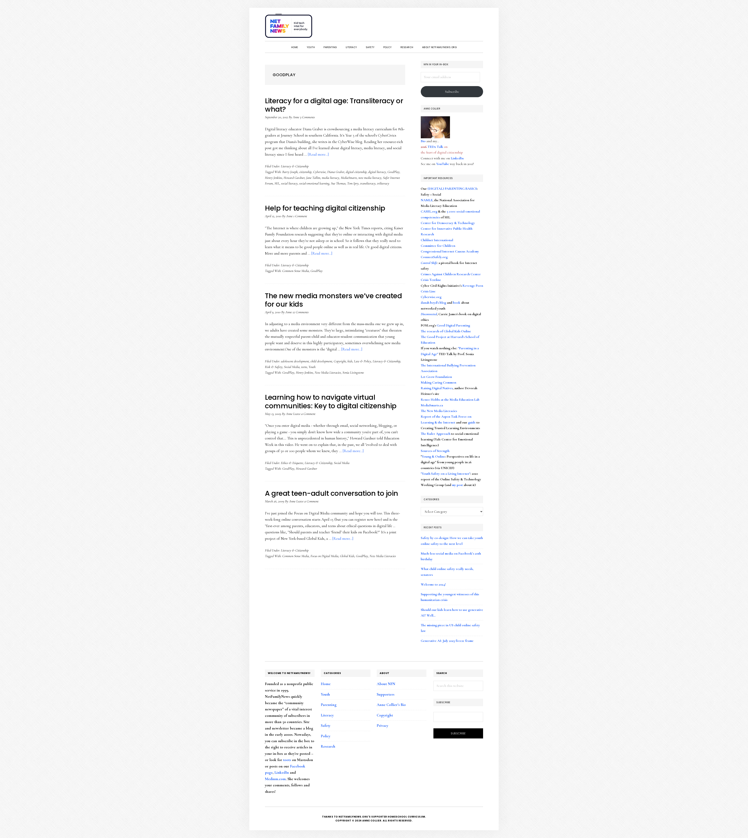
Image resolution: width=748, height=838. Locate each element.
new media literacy (369, 178)
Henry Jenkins (273, 178)
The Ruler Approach (435, 433)
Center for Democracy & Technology (448, 223)
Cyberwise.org (431, 297)
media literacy (330, 178)
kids (350, 361)
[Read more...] (318, 154)
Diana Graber (335, 172)
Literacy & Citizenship (295, 166)
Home (326, 684)
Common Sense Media (295, 271)
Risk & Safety (273, 367)
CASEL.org (429, 211)
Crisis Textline (431, 280)
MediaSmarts (349, 178)
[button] (479, 23)
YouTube (442, 164)
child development (321, 361)
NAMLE (427, 200)
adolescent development (295, 361)
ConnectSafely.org (434, 257)
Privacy (382, 725)
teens (304, 367)
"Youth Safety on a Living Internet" (445, 473)
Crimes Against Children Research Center (451, 274)
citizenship (305, 172)
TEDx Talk (435, 147)
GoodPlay (393, 172)
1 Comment (300, 216)
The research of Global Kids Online (446, 331)
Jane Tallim (313, 178)
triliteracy (383, 183)
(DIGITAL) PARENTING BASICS (452, 188)
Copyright (340, 361)
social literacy (289, 183)
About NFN (386, 684)
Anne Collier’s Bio (391, 704)
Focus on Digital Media (324, 556)
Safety (325, 725)
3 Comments (307, 117)
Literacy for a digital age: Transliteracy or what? (334, 105)
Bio (423, 141)
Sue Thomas (338, 183)
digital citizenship (356, 172)
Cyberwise (319, 172)
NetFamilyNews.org (289, 27)
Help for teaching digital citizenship (325, 208)
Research (328, 746)
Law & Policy (362, 361)
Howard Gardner (294, 178)
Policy (325, 736)
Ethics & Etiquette (292, 463)
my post (457, 485)
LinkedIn (457, 158)
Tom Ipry (353, 183)
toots (287, 760)
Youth (312, 367)
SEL (277, 183)
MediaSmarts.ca (432, 405)
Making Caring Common (438, 382)
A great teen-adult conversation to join (331, 493)
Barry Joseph (290, 172)
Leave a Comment (304, 414)
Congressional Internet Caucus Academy (450, 251)
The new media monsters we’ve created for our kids (333, 300)
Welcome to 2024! (433, 584)
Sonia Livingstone (353, 372)
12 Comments (301, 312)
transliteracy (368, 183)
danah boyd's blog (433, 302)
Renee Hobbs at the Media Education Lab (450, 399)
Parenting (329, 704)
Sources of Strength (435, 451)
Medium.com (275, 779)
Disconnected (429, 314)
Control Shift (429, 263)
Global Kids (347, 556)
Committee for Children (438, 245)
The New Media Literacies (439, 411)
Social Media (292, 367)
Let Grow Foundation (436, 377)
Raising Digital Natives (437, 388)
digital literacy (377, 172)
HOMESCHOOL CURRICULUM (406, 816)
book (456, 302)
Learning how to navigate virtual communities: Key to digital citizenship (331, 401)
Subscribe (452, 91)
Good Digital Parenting (453, 325)
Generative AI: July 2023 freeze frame (447, 641)
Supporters (385, 694)
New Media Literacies (328, 372)
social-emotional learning (314, 183)
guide (472, 422)
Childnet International (437, 240)
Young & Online (433, 456)
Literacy (327, 715)
